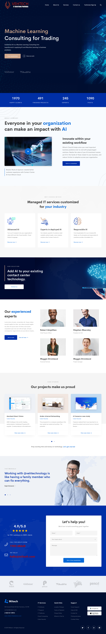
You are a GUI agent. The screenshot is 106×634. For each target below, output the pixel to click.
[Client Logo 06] (61, 584)
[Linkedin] (99, 628)
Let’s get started (69, 447)
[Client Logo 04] (28, 584)
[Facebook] (88, 628)
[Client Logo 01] (78, 584)
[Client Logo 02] (94, 584)
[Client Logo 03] (11, 584)
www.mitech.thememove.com (13, 616)
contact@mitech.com (10, 610)
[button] (52, 441)
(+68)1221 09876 (10, 613)
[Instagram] (94, 628)
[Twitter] (83, 628)
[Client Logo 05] (44, 584)
